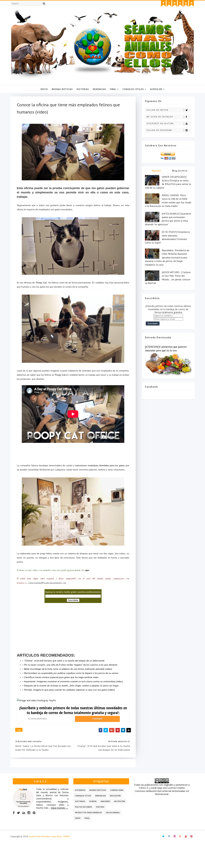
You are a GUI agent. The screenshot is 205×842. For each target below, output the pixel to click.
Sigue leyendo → (59, 807)
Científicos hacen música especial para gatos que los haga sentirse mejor (61, 677)
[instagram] (174, 3)
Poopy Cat (41, 282)
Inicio (44, 89)
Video (77, 818)
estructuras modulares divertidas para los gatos (99, 465)
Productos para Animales (88, 812)
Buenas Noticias (62, 89)
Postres (100, 807)
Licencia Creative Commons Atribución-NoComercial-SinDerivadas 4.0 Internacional (162, 791)
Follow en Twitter (157, 110)
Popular (156, 170)
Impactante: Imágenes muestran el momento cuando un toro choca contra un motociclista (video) (73, 681)
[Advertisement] (73, 453)
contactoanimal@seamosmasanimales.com (47, 582)
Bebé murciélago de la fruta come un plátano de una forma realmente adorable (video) (68, 669)
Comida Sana (116, 790)
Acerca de (156, 89)
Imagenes (105, 801)
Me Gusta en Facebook (160, 117)
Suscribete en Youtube (160, 123)
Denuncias (99, 89)
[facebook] (169, 3)
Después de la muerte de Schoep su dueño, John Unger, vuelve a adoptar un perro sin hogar (71, 685)
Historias (83, 89)
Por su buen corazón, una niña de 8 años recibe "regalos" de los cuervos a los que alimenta (70, 664)
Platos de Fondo (83, 807)
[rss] (180, 3)
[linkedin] (23, 812)
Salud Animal (113, 812)
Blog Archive (180, 170)
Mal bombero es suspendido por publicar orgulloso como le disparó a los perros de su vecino (71, 673)
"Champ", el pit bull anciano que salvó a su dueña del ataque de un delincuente (64, 660)
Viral (113, 89)
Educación (115, 795)
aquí (87, 570)
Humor (93, 801)
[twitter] (163, 3)
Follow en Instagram (159, 130)
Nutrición (119, 801)
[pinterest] (191, 3)
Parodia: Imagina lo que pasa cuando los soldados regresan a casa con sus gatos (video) (69, 689)
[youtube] (185, 3)
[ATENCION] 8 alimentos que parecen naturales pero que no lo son (166, 348)
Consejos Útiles (133, 89)
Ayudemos (80, 790)
